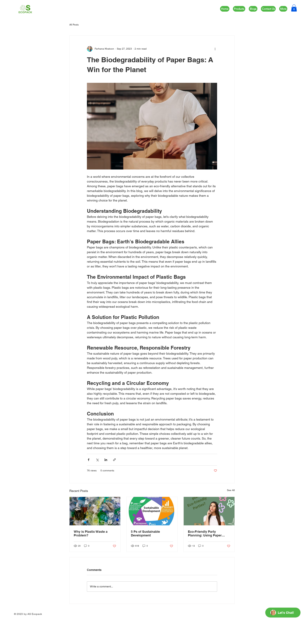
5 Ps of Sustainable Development (145, 533)
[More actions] (215, 49)
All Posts (74, 24)
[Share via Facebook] (88, 459)
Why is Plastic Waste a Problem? (90, 533)
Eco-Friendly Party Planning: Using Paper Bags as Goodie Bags (205, 533)
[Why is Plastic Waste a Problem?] (94, 511)
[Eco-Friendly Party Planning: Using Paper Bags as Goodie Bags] (209, 511)
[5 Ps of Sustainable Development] (152, 511)
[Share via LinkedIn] (105, 459)
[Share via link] (114, 459)
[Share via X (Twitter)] (97, 459)
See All (231, 490)
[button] (294, 8)
